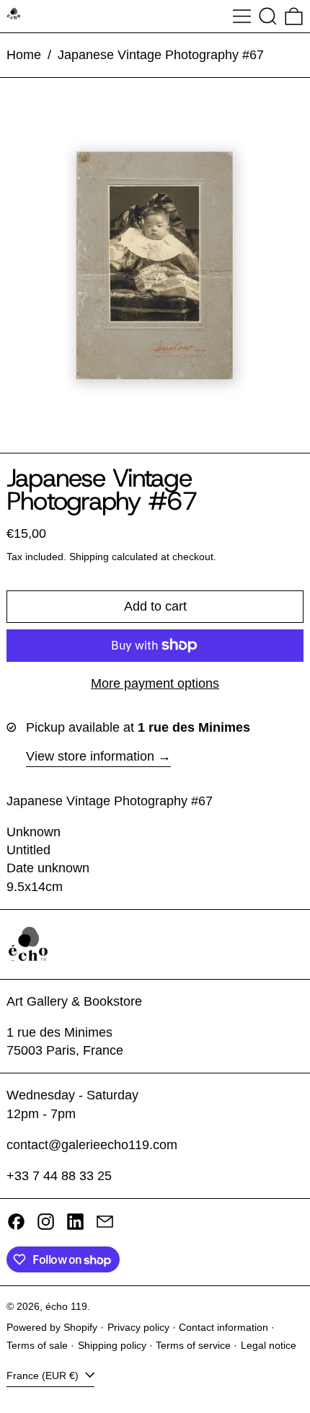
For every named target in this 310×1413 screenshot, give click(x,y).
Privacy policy (138, 1327)
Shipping (89, 556)
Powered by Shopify (51, 1327)
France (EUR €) (43, 1375)
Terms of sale (37, 1345)
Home (23, 55)
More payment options (155, 683)
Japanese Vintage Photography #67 (161, 55)
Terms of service (193, 1345)
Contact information (223, 1327)
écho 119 (66, 1306)
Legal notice (268, 1345)
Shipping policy (112, 1345)
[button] (268, 16)
